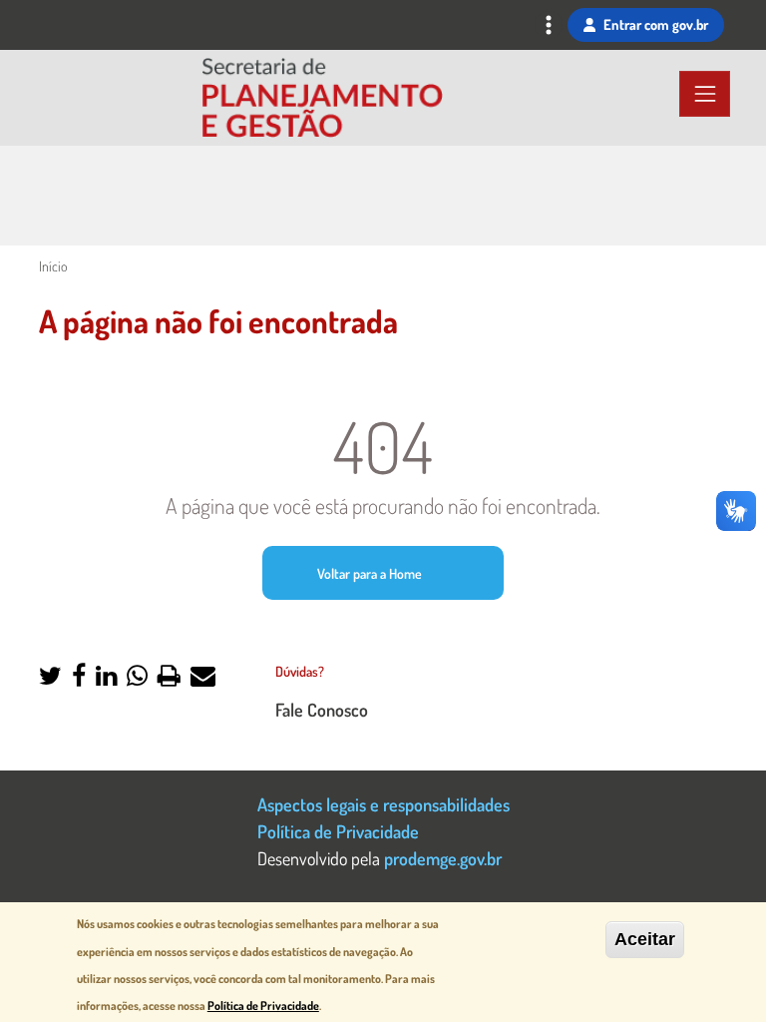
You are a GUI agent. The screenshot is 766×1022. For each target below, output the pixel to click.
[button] (50, 677)
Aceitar (644, 939)
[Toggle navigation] (548, 27)
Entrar (655, 24)
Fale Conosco (321, 709)
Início (53, 265)
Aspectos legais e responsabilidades (383, 803)
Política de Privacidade (338, 830)
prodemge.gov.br (443, 857)
